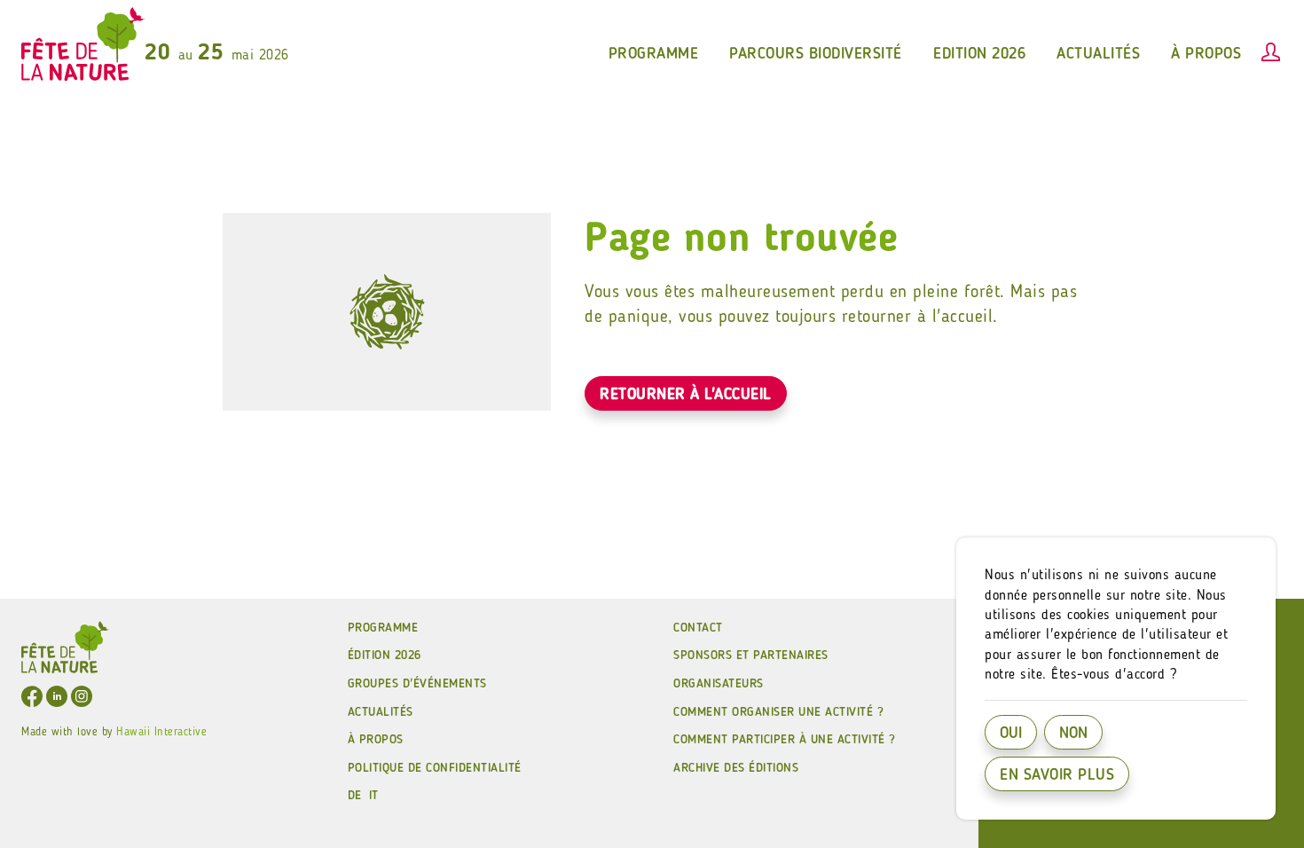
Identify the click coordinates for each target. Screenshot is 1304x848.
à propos (1206, 54)
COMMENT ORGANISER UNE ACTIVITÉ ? (778, 712)
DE (355, 795)
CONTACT (698, 628)
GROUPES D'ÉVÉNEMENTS (417, 684)
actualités (1098, 54)
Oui (1011, 734)
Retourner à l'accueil (686, 395)
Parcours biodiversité (815, 54)
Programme (383, 628)
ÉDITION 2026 (384, 655)
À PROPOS (376, 740)
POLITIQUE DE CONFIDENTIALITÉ (435, 768)
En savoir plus (1057, 775)
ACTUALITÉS (380, 712)
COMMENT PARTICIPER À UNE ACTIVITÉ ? (784, 740)
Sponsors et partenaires (751, 655)
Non (1073, 734)
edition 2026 (979, 54)
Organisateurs (718, 684)
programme (654, 54)
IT (374, 795)
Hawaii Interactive (161, 732)
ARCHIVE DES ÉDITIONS (735, 768)
